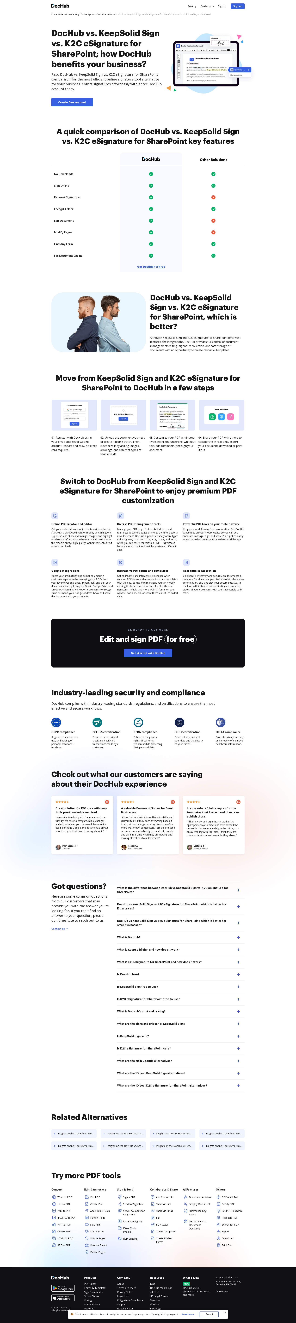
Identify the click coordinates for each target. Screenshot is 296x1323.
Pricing (192, 6)
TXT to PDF (63, 1204)
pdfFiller (154, 1292)
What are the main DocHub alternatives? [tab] (144, 1061)
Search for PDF (230, 1224)
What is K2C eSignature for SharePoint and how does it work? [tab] (159, 962)
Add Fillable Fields (100, 1210)
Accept (209, 1314)
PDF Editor (90, 1283)
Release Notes (125, 1308)
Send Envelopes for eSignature (134, 1212)
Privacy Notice (125, 1292)
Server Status (91, 1296)
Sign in (222, 6)
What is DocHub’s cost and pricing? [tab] (141, 1011)
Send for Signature (133, 1204)
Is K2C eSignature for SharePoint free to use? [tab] (148, 999)
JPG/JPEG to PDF (66, 1217)
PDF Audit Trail (230, 1197)
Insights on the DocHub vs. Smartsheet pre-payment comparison (77, 1133)
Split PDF (95, 1224)
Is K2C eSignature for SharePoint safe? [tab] (144, 1048)
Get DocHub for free (151, 267)
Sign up (237, 6)
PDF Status (162, 1224)
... (187, 1314)
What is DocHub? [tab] (128, 937)
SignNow (155, 1300)
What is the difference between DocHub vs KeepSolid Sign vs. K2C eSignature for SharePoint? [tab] (172, 890)
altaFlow (154, 1304)
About (120, 1283)
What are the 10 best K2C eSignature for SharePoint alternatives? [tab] (162, 1085)
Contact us (58, 928)
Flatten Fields (97, 1217)
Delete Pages (97, 1252)
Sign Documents (93, 1292)
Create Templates (166, 1231)
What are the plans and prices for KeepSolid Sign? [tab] (151, 1024)
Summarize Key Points (197, 1212)
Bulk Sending (130, 1238)
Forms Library (92, 1304)
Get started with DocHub (148, 653)
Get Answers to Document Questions (197, 1225)
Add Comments (164, 1197)
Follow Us (224, 1291)
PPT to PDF (64, 1224)
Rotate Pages (97, 1238)
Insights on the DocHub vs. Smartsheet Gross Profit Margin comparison (225, 1145)
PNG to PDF (64, 1210)
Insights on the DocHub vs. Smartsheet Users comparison (225, 1133)
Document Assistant (200, 1197)
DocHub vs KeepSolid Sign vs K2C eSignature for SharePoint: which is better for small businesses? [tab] (171, 923)
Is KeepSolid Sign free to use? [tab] (137, 986)
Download (227, 1238)
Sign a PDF (129, 1197)
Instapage (155, 1308)
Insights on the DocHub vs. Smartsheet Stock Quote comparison (126, 1145)
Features (206, 6)
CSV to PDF (63, 1231)
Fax (158, 1217)
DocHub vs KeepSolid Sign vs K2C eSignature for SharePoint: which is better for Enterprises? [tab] (171, 906)
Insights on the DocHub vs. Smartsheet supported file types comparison (77, 1145)
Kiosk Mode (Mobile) (129, 1230)
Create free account (72, 102)
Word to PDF (64, 1197)
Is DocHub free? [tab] (128, 974)
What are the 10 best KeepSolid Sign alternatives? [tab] (151, 1073)
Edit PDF (95, 1197)
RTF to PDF (63, 1245)
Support (121, 1304)
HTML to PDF (65, 1238)
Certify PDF (228, 1204)
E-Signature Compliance (130, 1300)
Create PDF (96, 1204)
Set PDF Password (232, 1210)
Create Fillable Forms (164, 1240)
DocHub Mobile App (161, 1288)
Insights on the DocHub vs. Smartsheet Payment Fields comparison (175, 1145)
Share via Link (163, 1204)
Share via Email (164, 1210)
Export (225, 1231)
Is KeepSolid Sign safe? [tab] (133, 1036)
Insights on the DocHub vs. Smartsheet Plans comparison (126, 1133)
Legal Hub (122, 1296)
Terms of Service (126, 1288)
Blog (152, 1283)
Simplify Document (199, 1204)
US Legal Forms (159, 1296)
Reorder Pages (98, 1245)
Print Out (227, 1245)
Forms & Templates (95, 1288)
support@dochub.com (227, 1277)
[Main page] (60, 6)
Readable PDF (230, 1217)
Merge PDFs (97, 1231)
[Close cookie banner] (225, 1312)
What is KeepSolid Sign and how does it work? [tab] (148, 949)
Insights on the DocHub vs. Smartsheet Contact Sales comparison (175, 1133)
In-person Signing (132, 1221)
